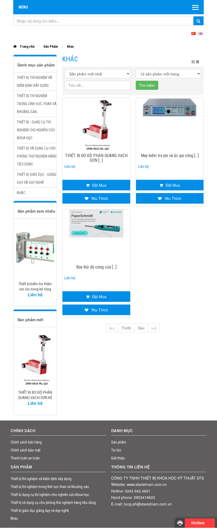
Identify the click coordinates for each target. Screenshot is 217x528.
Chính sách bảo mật (25, 450)
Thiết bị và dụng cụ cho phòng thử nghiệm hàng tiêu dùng (37, 156)
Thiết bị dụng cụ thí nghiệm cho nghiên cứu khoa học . (51, 495)
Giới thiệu (118, 458)
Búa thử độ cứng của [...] (96, 267)
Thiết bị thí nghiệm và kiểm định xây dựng (34, 81)
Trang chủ (27, 46)
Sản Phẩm (50, 46)
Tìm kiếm (147, 85)
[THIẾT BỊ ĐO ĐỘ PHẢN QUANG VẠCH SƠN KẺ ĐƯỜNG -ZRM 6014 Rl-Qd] (35, 359)
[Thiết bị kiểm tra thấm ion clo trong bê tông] (35, 250)
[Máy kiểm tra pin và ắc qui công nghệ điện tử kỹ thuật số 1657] (170, 108)
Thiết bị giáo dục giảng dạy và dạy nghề (40, 510)
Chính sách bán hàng (26, 442)
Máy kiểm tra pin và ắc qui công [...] (170, 155)
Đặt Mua (99, 185)
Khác (70, 46)
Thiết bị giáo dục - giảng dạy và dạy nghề (36, 178)
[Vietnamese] (193, 32)
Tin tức (116, 450)
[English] (200, 32)
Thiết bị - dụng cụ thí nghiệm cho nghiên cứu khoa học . (36, 130)
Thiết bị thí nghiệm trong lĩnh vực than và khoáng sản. (37, 104)
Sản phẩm (118, 442)
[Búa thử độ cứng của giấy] (96, 223)
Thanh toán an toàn (25, 458)
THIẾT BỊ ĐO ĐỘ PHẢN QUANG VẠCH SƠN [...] (96, 158)
